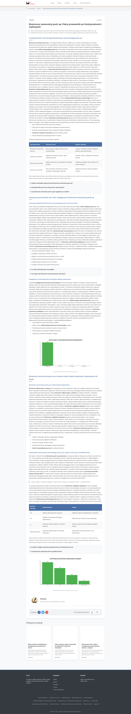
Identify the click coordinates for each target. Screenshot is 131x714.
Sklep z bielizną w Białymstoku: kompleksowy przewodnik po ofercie (37, 646)
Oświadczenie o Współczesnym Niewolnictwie (71, 704)
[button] (92, 612)
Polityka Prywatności (87, 704)
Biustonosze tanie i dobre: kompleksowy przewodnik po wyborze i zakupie (90, 646)
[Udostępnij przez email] (46, 612)
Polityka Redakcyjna (88, 697)
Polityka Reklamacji (66, 697)
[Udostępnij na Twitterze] (42, 612)
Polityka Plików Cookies (77, 697)
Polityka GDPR (94, 700)
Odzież (52, 3)
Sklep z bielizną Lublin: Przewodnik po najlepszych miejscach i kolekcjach (65, 646)
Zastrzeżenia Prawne (54, 704)
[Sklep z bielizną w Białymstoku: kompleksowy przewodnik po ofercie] (38, 633)
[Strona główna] (31, 3)
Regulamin (96, 704)
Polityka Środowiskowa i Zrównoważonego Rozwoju (44, 700)
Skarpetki (67, 3)
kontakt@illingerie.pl (89, 679)
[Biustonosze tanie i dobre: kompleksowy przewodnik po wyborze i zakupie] (92, 633)
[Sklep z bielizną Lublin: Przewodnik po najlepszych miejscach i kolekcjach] (65, 633)
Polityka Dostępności (43, 697)
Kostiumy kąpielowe (85, 3)
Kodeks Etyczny (86, 700)
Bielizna (59, 3)
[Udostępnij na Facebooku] (39, 612)
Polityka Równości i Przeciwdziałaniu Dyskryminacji (69, 700)
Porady (75, 3)
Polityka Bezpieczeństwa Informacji (40, 704)
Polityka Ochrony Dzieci (54, 697)
